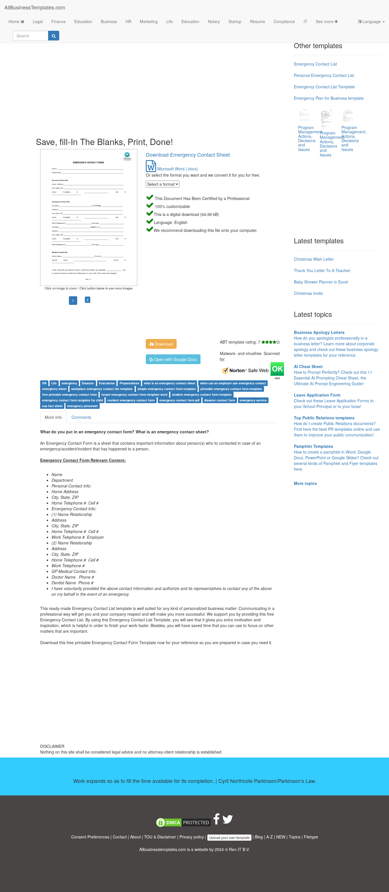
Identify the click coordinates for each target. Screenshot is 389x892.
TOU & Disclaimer (160, 837)
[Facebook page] (216, 822)
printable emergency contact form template (231, 389)
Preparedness (129, 383)
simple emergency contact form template (167, 389)
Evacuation (107, 383)
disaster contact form (219, 400)
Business (109, 21)
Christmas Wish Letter (314, 259)
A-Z (269, 837)
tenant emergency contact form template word (134, 394)
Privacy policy (191, 837)
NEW (280, 837)
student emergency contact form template (202, 394)
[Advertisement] (163, 85)
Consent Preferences (90, 837)
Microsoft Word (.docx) (177, 169)
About (135, 837)
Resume (257, 21)
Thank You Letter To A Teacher (322, 270)
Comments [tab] (81, 417)
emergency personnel (82, 406)
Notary (214, 21)
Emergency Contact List (315, 64)
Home (15, 21)
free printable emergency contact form (69, 394)
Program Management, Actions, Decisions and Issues (310, 138)
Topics (294, 837)
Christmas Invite (308, 293)
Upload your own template (229, 837)
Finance (58, 21)
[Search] (53, 35)
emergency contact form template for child (72, 400)
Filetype (311, 837)
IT (305, 21)
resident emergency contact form (131, 400)
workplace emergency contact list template (102, 389)
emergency (69, 383)
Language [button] (371, 21)
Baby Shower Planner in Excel (321, 282)
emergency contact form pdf (179, 400)
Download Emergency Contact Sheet (188, 154)
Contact (120, 837)
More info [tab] (53, 417)
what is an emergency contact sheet (169, 383)
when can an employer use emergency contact (233, 383)
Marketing (149, 21)
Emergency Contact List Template (324, 86)
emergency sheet (54, 389)
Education (83, 21)
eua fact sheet (52, 406)
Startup (234, 21)
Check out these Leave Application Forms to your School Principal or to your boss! (334, 400)
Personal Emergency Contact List (324, 75)
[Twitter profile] (227, 822)
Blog (259, 837)
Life (169, 21)
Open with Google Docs (175, 359)
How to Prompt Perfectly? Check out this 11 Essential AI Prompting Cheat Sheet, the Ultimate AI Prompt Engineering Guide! (333, 375)
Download (163, 344)
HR (128, 21)
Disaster (88, 383)
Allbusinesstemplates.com (162, 849)
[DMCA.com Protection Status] (183, 822)
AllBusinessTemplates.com (34, 7)
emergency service (253, 400)
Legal (38, 21)
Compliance (284, 21)
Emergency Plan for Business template (329, 98)
